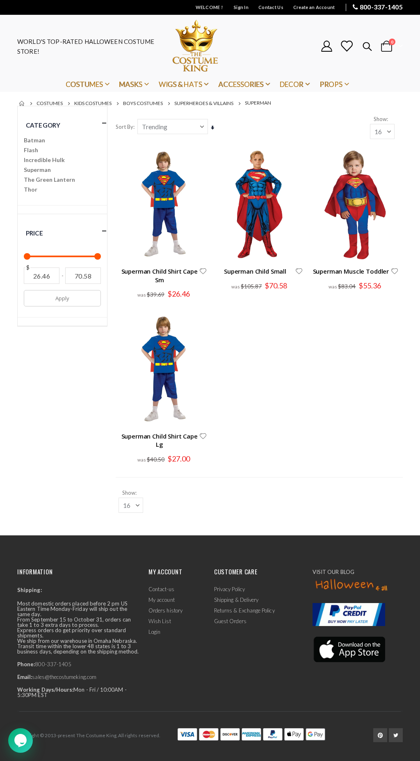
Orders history (165, 610)
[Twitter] (396, 735)
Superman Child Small (255, 271)
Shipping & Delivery (236, 599)
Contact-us (161, 589)
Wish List (159, 621)
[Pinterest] (380, 735)
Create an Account (314, 7)
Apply (62, 298)
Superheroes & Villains (203, 103)
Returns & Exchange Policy (244, 610)
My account (161, 599)
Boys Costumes (143, 103)
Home (22, 103)
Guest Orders (230, 621)
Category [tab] (43, 125)
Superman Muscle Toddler (351, 271)
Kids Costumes (93, 103)
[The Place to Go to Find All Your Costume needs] (210, 46)
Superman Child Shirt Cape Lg (159, 440)
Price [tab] (34, 233)
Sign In (241, 7)
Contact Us (270, 7)
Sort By (124, 126)
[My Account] (326, 46)
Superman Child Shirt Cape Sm (159, 275)
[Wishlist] (346, 46)
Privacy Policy (229, 589)
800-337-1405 (381, 7)
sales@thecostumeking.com (64, 677)
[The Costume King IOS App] (349, 648)
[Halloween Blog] (352, 585)
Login (154, 631)
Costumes (50, 103)
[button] (203, 271)
